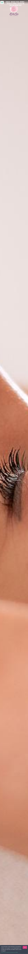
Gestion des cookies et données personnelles (9, 952)
